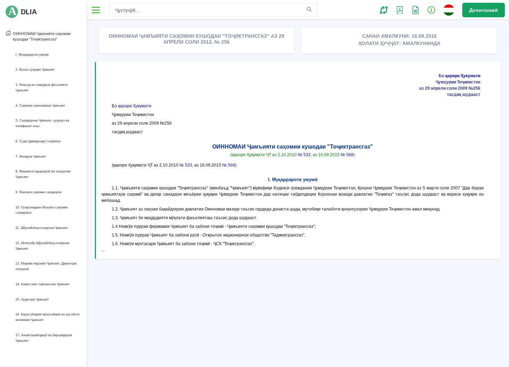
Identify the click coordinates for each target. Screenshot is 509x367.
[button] (384, 9)
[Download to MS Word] (400, 9)
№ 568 (347, 154)
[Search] (309, 9)
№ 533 (304, 154)
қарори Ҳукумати (462, 75)
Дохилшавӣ (483, 10)
